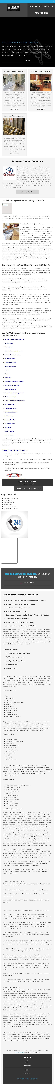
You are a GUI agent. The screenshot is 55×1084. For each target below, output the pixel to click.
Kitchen (26, 1070)
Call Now (27, 60)
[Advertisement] (27, 27)
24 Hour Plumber (26, 1073)
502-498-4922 (28, 583)
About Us (26, 1060)
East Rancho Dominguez (33, 1052)
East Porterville (19, 1052)
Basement (26, 1072)
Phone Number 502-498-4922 (28, 489)
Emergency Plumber (27, 192)
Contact (26, 1062)
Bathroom (26, 1069)
